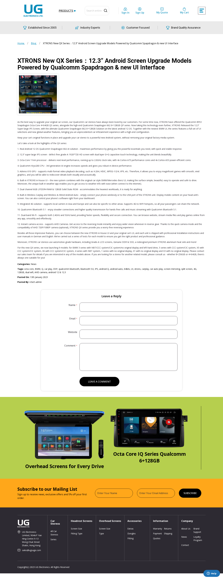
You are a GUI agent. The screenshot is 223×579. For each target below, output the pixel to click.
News (33, 264)
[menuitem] (66, 11)
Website (72, 332)
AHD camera (41, 272)
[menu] (65, 11)
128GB (20, 272)
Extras (130, 528)
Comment (69, 345)
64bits (127, 268)
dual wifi (29, 272)
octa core (29, 268)
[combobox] (97, 10)
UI (132, 268)
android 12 (53, 272)
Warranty (157, 528)
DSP (55, 268)
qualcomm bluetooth (69, 268)
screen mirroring (172, 268)
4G (195, 268)
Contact (185, 545)
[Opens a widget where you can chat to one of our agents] (211, 573)
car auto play (156, 268)
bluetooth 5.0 (87, 268)
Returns (168, 528)
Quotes (156, 538)
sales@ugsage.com (31, 550)
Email (72, 318)
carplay (145, 268)
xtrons (137, 268)
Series (53, 539)
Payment (157, 533)
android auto (116, 268)
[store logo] (33, 11)
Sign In (125, 12)
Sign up (139, 12)
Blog (34, 43)
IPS (96, 268)
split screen (186, 268)
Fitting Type (76, 533)
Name (72, 305)
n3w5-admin (36, 282)
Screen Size (76, 528)
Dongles (131, 533)
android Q (104, 268)
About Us (185, 528)
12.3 (64, 272)
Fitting (130, 538)
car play (48, 268)
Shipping (168, 533)
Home (21, 43)
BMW (37, 268)
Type (101, 533)
